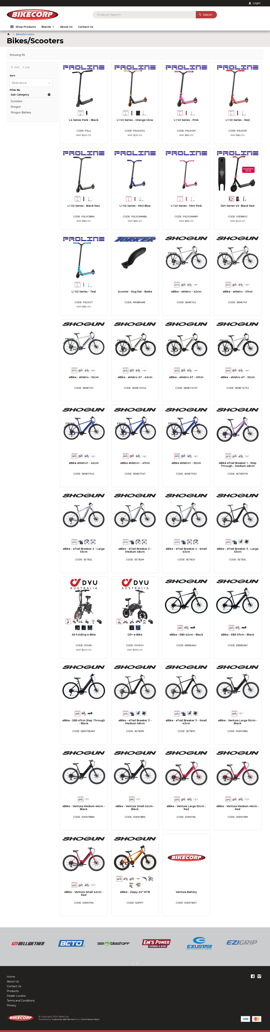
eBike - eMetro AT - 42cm (135, 377)
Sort (12, 75)
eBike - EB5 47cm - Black (237, 634)
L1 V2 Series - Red (238, 120)
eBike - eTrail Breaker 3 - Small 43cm (186, 722)
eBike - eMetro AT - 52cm (238, 377)
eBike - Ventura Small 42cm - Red (83, 893)
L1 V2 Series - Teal (84, 291)
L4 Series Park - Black (83, 120)
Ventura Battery (186, 892)
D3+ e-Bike (135, 634)
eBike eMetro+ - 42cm (84, 463)
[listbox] (31, 83)
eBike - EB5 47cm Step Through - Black (83, 722)
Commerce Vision (90, 1019)
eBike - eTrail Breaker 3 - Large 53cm (237, 550)
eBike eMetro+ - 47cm (135, 463)
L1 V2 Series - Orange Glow (135, 120)
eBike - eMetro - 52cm (84, 377)
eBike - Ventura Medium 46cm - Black (83, 808)
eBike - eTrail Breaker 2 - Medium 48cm (135, 550)
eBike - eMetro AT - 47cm (186, 377)
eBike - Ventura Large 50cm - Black (237, 722)
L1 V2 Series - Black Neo (84, 205)
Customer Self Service (63, 1019)
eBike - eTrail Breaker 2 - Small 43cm (186, 550)
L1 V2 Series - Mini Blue (135, 205)
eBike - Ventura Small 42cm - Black (135, 808)
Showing (17, 55)
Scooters (16, 101)
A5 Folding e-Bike (84, 634)
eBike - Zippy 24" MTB (135, 892)
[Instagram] (259, 976)
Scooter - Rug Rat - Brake (135, 291)
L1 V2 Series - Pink (186, 120)
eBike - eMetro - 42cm (186, 291)
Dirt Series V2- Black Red (237, 205)
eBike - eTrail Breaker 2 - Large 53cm (84, 550)
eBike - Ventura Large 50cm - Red (186, 808)
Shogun (16, 106)
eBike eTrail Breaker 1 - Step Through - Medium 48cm (237, 464)
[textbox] (144, 14)
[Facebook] (253, 976)
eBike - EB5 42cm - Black (186, 634)
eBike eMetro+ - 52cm (186, 463)
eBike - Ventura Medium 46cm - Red (237, 808)
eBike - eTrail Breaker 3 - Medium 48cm (135, 722)
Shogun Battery (21, 112)
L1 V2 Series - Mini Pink (186, 205)
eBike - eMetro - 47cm (238, 291)
